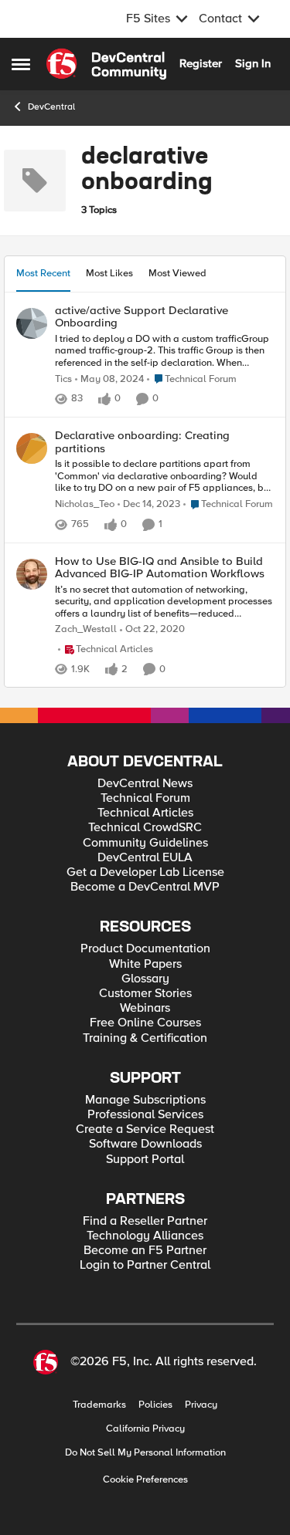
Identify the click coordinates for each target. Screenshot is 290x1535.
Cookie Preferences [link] (145, 1479)
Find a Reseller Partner (145, 1221)
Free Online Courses (145, 1023)
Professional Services (145, 1114)
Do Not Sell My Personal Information (145, 1453)
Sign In (253, 63)
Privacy (201, 1405)
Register (200, 63)
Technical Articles (145, 813)
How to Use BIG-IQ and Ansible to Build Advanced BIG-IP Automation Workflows (159, 567)
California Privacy (145, 1429)
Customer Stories (145, 993)
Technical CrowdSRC (145, 827)
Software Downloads (145, 1144)
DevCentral (51, 107)
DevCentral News (145, 783)
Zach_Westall (86, 629)
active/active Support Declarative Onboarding (141, 317)
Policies (155, 1405)
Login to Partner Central (145, 1265)
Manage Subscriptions (145, 1100)
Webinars (145, 1008)
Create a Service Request (145, 1129)
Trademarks (99, 1405)
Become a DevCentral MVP (145, 887)
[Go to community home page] (106, 64)
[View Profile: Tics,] (31, 323)
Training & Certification (145, 1038)
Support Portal (145, 1159)
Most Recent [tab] (43, 273)
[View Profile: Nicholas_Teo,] (31, 448)
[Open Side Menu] (21, 64)
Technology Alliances (145, 1236)
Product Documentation (145, 949)
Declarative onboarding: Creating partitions (142, 442)
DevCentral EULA (145, 857)
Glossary (145, 979)
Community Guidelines (145, 843)
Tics (63, 379)
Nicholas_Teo (84, 504)
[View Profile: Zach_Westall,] (31, 574)
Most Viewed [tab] (177, 273)
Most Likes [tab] (109, 273)
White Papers (145, 964)
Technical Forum (145, 798)
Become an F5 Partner (145, 1250)
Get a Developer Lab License (145, 872)
